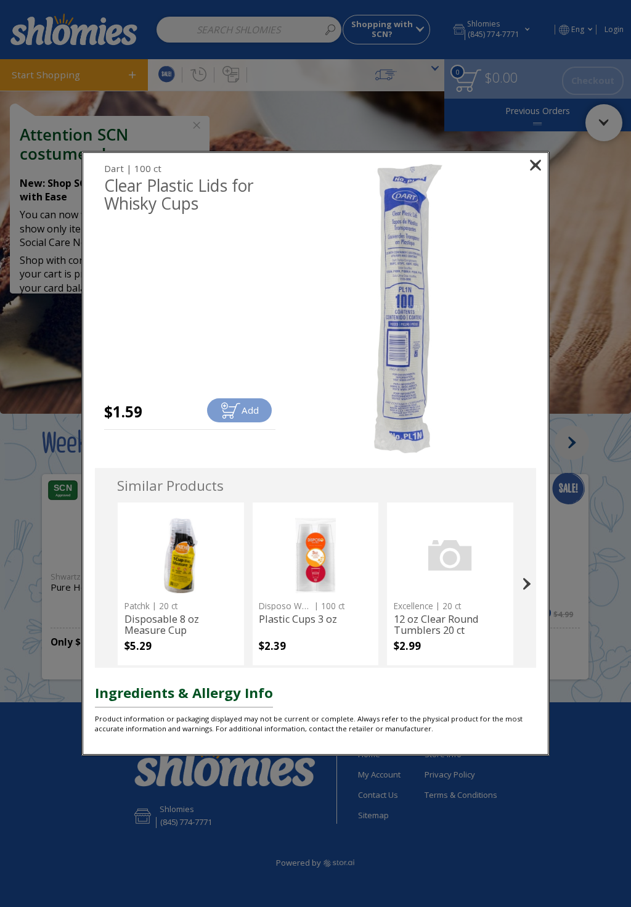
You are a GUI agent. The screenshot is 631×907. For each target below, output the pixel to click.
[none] (181, 584)
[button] (408, 308)
